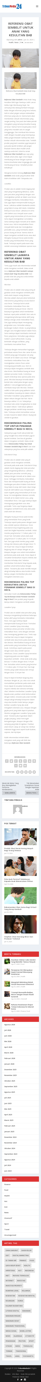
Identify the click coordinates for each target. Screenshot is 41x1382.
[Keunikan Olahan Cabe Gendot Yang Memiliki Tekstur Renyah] (7, 961)
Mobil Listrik (25, 1331)
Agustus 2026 (9, 1024)
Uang (17, 1356)
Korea (20, 1301)
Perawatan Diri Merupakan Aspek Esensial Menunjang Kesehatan (22, 972)
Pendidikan (10, 1341)
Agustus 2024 (9, 1160)
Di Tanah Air (11, 1260)
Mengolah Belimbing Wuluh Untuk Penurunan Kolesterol (22, 983)
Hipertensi (10, 1270)
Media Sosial (11, 1331)
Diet (7, 1255)
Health (11, 42)
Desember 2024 (10, 1137)
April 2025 (8, 1115)
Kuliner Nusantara (14, 1306)
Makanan (26, 1311)
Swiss (17, 1346)
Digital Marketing (21, 1255)
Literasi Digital (12, 1311)
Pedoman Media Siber (20, 1377)
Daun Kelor (26, 1250)
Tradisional (21, 1351)
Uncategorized (10, 1235)
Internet (10, 1281)
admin (20, 40)
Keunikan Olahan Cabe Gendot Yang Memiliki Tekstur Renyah (23, 961)
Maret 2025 (8, 1120)
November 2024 (10, 1143)
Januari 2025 (9, 1131)
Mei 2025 (7, 1109)
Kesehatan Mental (26, 1296)
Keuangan (10, 1301)
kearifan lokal (12, 1291)
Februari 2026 (9, 1058)
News (16, 42)
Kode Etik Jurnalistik (28, 1374)
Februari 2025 (9, 1126)
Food (22, 964)
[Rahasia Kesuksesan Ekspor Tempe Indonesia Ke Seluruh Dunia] (7, 1006)
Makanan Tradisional (15, 1326)
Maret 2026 (8, 1053)
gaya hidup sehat (13, 1265)
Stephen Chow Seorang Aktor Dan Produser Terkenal (18, 938)
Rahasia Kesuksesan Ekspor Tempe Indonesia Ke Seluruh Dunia (22, 1007)
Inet (6, 1207)
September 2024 (10, 1154)
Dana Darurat (12, 1250)
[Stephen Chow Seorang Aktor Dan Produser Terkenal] (20, 924)
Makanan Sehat (12, 1321)
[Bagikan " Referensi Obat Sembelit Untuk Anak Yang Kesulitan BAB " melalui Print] (25, 765)
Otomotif (24, 999)
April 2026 (8, 1047)
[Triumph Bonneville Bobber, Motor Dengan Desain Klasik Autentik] (7, 994)
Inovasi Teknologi (21, 1275)
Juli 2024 (7, 1165)
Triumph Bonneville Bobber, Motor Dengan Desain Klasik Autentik (22, 994)
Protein (22, 1341)
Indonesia (29, 1270)
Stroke (9, 1346)
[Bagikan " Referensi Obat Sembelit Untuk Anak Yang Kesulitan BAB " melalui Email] (20, 765)
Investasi (21, 1281)
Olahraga (18, 1336)
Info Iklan (15, 1374)
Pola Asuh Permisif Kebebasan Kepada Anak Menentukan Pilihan (18, 880)
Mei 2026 (7, 1041)
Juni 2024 (8, 1171)
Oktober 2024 (9, 1148)
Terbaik (9, 1351)
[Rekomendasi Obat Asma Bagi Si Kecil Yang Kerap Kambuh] (20, 895)
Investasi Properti (14, 1286)
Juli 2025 (7, 1098)
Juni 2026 (8, 1036)
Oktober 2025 (9, 1081)
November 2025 (10, 1075)
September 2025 (10, 1086)
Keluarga (26, 1291)
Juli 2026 (7, 1030)
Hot (5, 1201)
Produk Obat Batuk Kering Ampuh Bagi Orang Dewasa (18, 849)
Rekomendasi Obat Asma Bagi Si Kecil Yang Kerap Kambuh (20, 908)
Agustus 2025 (9, 1092)
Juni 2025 (8, 1103)
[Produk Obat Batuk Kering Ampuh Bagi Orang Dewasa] (20, 836)
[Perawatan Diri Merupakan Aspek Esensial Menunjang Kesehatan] (7, 971)
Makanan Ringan (13, 1316)
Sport (6, 1224)
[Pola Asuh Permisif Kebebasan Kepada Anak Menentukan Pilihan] (20, 866)
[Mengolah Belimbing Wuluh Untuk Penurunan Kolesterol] (7, 984)
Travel (6, 1229)
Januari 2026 (9, 1064)
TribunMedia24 (24, 1368)
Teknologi (27, 1346)
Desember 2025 (10, 1069)
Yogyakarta (28, 1356)
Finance (23, 1011)
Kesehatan (10, 1296)
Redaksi (7, 1374)
